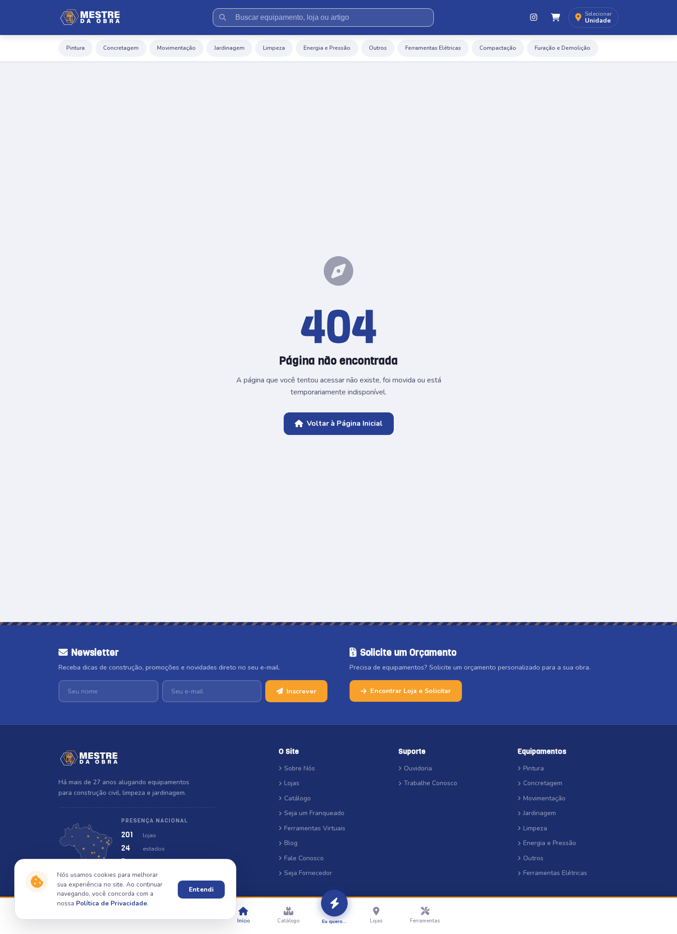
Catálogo (297, 798)
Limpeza (274, 48)
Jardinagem (229, 48)
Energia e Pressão (326, 48)
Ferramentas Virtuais (314, 828)
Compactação (497, 48)
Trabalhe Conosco (430, 783)
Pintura (75, 48)
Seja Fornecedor (308, 873)
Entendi (201, 889)
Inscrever (301, 691)
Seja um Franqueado (314, 813)
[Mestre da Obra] (90, 17)
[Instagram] (533, 17)
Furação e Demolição (562, 48)
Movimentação (176, 48)
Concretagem (121, 48)
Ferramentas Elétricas (433, 48)
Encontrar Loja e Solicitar (410, 690)
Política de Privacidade (111, 903)
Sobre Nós (299, 768)
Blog (291, 843)
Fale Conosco (304, 858)
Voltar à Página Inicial (345, 423)
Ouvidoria (418, 768)
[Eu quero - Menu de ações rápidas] (334, 903)
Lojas (291, 783)
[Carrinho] (555, 17)
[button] (593, 17)
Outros (378, 48)
